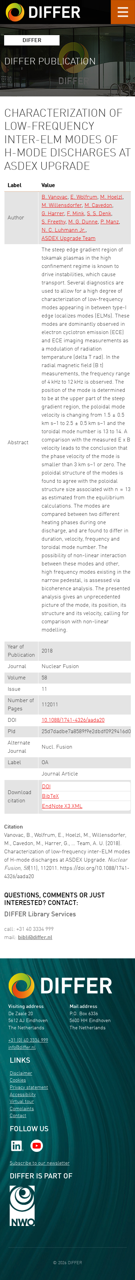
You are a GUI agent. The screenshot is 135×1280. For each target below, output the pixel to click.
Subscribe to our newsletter (40, 1163)
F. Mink (75, 214)
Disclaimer (21, 1073)
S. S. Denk (99, 214)
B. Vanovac (55, 197)
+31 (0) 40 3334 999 (28, 1040)
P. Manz (109, 222)
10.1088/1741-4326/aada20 (73, 720)
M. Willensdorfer (62, 205)
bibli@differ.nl (35, 937)
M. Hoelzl (111, 197)
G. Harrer (53, 214)
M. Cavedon (98, 205)
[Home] (60, 986)
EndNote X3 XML (62, 806)
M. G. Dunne (83, 222)
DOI (46, 787)
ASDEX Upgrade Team (69, 238)
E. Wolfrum (83, 197)
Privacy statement (29, 1087)
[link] (17, 1145)
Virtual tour (22, 1102)
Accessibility (23, 1095)
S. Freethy (53, 222)
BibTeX (50, 796)
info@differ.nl (22, 1047)
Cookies (18, 1080)
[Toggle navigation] (123, 12)
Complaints (22, 1109)
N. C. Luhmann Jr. (64, 230)
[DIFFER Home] (43, 8)
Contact (18, 1116)
